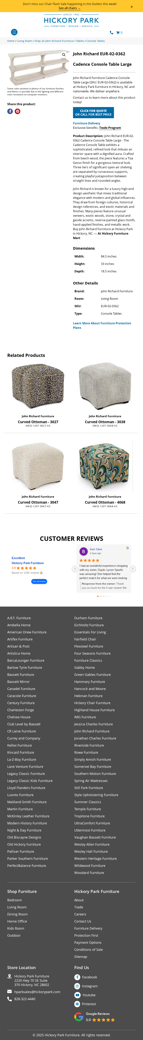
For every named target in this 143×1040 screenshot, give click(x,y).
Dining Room (17, 914)
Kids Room (15, 928)
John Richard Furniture (38, 416)
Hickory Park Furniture (28, 563)
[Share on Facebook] (10, 111)
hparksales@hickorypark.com (37, 992)
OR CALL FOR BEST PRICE (93, 113)
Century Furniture (21, 703)
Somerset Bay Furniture (92, 766)
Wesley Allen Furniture (91, 844)
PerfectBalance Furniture (26, 866)
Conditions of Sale (88, 949)
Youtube (89, 995)
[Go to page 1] (100, 596)
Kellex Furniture (19, 745)
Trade (78, 907)
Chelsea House (19, 717)
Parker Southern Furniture (27, 858)
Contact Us (82, 921)
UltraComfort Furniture (92, 823)
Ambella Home (19, 625)
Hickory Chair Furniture (92, 703)
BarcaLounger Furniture (25, 660)
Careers (80, 914)
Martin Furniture (20, 809)
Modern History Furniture (27, 823)
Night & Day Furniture (24, 830)
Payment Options (87, 942)
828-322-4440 (24, 999)
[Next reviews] (132, 568)
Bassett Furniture (20, 674)
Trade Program (110, 128)
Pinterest (89, 1004)
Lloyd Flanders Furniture (26, 788)
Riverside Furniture (89, 745)
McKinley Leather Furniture (28, 816)
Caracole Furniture (21, 696)
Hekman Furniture (88, 696)
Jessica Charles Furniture (93, 724)
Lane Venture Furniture (25, 766)
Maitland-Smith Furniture (27, 802)
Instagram (90, 986)
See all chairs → (70, 8)
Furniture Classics (88, 660)
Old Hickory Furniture (24, 844)
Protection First (86, 935)
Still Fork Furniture (88, 788)
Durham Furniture (88, 618)
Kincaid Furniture (20, 752)
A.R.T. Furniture (19, 618)
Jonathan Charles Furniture (95, 738)
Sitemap (80, 957)
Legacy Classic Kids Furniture (30, 781)
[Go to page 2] (103, 596)
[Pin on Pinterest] (17, 111)
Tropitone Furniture (89, 816)
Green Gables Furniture (92, 674)
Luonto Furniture (20, 795)
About (79, 900)
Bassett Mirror (18, 682)
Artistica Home (18, 653)
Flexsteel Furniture (88, 646)
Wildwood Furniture (89, 866)
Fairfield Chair (85, 639)
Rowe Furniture (86, 752)
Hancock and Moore (90, 689)
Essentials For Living (90, 632)
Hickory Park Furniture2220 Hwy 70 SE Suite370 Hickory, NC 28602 (31, 980)
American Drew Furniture (27, 632)
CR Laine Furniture (21, 731)
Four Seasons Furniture (92, 653)
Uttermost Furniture (89, 830)
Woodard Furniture (89, 873)
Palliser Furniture (20, 851)
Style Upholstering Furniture (96, 795)
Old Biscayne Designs (24, 837)
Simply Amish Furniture (92, 759)
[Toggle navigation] (14, 32)
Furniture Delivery (86, 123)
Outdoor (13, 935)
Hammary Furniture (89, 682)
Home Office (17, 921)
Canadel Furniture (21, 689)
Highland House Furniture (94, 710)
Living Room (17, 907)
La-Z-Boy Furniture (21, 759)
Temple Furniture (87, 809)
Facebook (89, 977)
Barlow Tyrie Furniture (24, 667)
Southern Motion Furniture (95, 774)
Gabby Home (84, 667)
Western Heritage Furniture (95, 858)
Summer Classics (87, 802)
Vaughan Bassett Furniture (95, 837)
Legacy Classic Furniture (26, 774)
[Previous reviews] (75, 568)
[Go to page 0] (98, 596)
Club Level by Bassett (23, 724)
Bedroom (14, 900)
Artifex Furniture (20, 639)
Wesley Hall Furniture (91, 851)
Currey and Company (23, 738)
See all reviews (39, 581)
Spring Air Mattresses (91, 781)
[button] (64, 54)
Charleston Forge (20, 710)
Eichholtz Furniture (89, 625)
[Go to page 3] (106, 596)
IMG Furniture (85, 717)
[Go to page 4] (109, 596)
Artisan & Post (18, 646)
